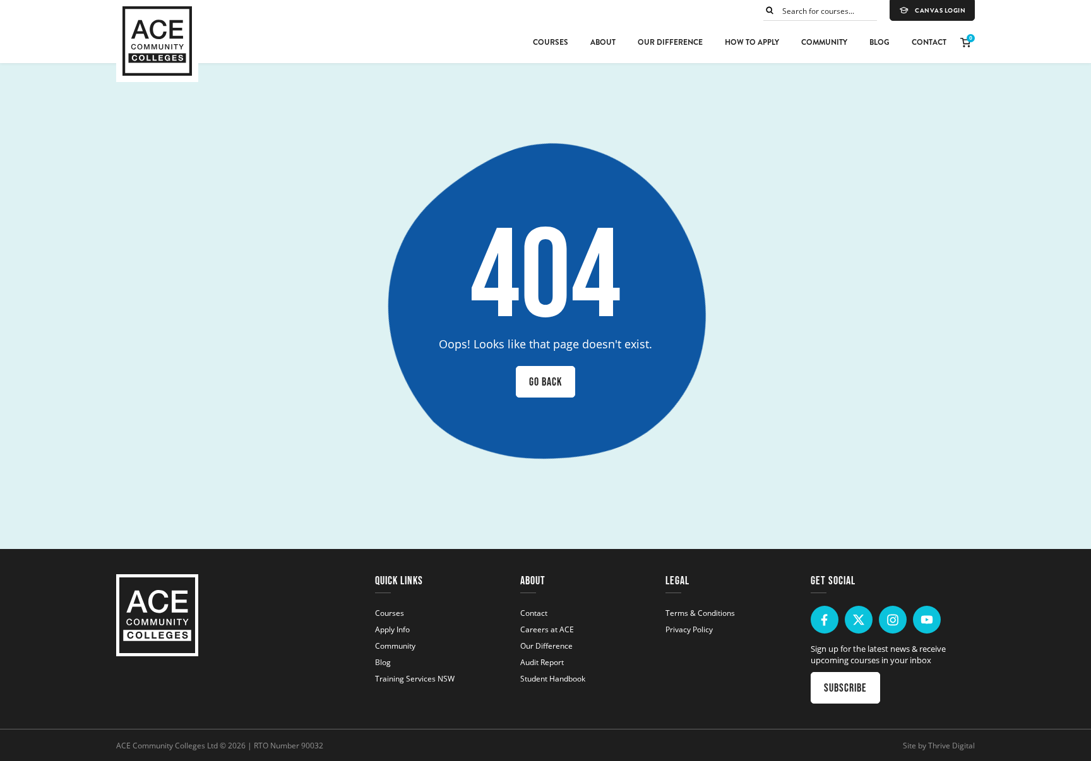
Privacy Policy (689, 629)
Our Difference (670, 42)
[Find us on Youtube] (927, 620)
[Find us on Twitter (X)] (859, 620)
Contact (929, 42)
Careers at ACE (547, 629)
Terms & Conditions (700, 613)
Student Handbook (552, 678)
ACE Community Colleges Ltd (167, 745)
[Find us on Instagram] (893, 620)
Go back (545, 381)
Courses (550, 42)
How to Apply (752, 42)
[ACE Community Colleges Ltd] (157, 41)
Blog (879, 42)
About (603, 42)
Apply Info (392, 629)
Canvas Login (940, 10)
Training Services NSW (415, 678)
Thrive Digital (951, 745)
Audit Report (542, 662)
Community (824, 42)
